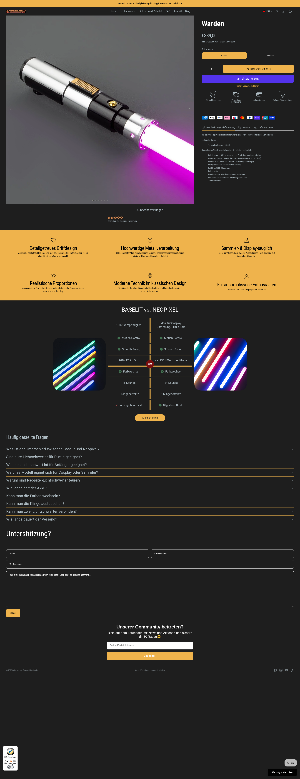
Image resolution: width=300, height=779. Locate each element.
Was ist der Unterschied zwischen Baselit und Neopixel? (52, 449)
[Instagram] (281, 670)
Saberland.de (17, 670)
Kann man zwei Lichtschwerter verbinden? (41, 511)
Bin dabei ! (150, 655)
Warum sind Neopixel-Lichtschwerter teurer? (43, 480)
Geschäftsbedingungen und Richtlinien (150, 670)
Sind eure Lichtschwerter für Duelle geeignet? (44, 457)
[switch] (10, 767)
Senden (13, 613)
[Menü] (16, 748)
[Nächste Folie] (190, 109)
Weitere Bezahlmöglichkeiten (248, 86)
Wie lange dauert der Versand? (31, 519)
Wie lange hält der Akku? (26, 488)
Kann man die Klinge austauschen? (35, 503)
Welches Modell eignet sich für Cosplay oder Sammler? (52, 472)
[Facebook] (275, 670)
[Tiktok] (292, 670)
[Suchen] (276, 11)
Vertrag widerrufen (282, 772)
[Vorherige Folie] (9, 109)
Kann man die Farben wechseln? (33, 496)
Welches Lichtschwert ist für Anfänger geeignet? (46, 465)
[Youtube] (286, 670)
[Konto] (283, 11)
